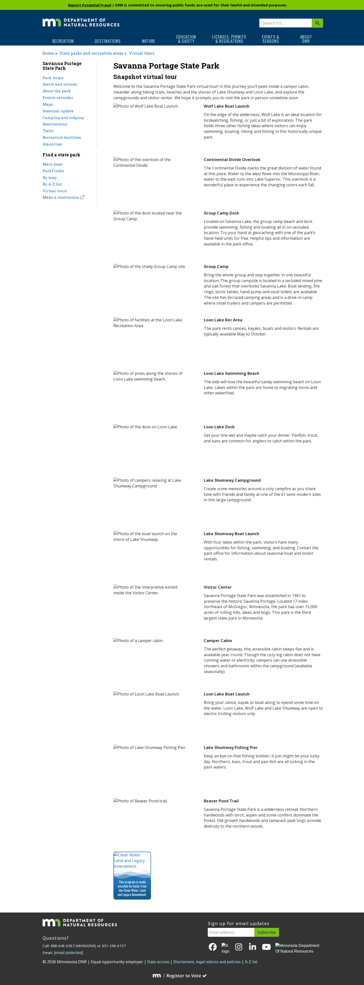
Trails (48, 130)
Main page (53, 164)
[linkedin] (253, 947)
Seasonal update (58, 110)
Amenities (52, 144)
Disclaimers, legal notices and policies (207, 962)
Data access (158, 962)
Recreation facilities (62, 137)
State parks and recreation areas (91, 53)
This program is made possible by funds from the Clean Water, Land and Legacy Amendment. (132, 888)
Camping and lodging (63, 117)
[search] (317, 23)
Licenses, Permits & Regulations (229, 39)
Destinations (108, 41)
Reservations (55, 123)
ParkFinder (53, 170)
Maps (48, 104)
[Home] (81, 19)
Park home (53, 77)
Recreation (63, 41)
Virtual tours (141, 53)
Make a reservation (61, 197)
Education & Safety (186, 39)
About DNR (306, 39)
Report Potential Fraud (89, 4)
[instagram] (239, 947)
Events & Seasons (270, 39)
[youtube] (266, 947)
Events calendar (58, 97)
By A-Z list (52, 184)
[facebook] (213, 947)
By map (50, 177)
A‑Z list (251, 962)
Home (48, 53)
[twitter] (226, 948)
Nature (149, 41)
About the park (57, 90)
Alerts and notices (60, 84)
